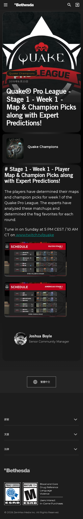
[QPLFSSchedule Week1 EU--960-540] (35, 259)
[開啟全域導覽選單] (5, 4)
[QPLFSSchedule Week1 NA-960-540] (35, 299)
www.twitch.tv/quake (34, 235)
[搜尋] (69, 4)
